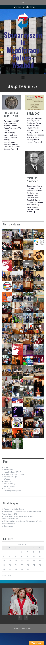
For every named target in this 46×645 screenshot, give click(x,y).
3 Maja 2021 (33, 113)
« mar (4, 575)
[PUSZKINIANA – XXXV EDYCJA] (11, 102)
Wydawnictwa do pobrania (14, 474)
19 (4, 565)
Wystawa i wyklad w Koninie (25, 6)
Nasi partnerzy (9, 484)
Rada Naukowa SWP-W (12, 472)
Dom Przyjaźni (9, 486)
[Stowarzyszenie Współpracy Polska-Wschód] (23, 22)
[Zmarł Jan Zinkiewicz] (34, 163)
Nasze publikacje (10, 477)
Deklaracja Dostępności (12, 491)
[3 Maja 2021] (34, 102)
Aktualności (8, 470)
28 (16, 569)
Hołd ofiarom (8, 526)
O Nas (6, 467)
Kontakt (7, 488)
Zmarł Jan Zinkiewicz (32, 179)
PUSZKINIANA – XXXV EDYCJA (12, 114)
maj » (9, 575)
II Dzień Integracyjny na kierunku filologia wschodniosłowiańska (23, 592)
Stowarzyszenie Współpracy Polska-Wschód (23, 50)
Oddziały (7, 481)
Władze (7, 479)
